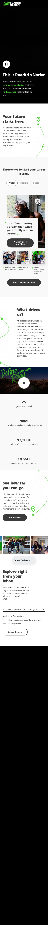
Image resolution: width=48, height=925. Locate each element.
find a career (9, 91)
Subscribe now (15, 632)
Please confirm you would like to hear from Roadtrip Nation (25, 622)
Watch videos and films (20, 243)
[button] (24, 380)
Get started (15, 517)
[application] (24, 380)
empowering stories (13, 85)
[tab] (12, 183)
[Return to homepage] (12, 4)
